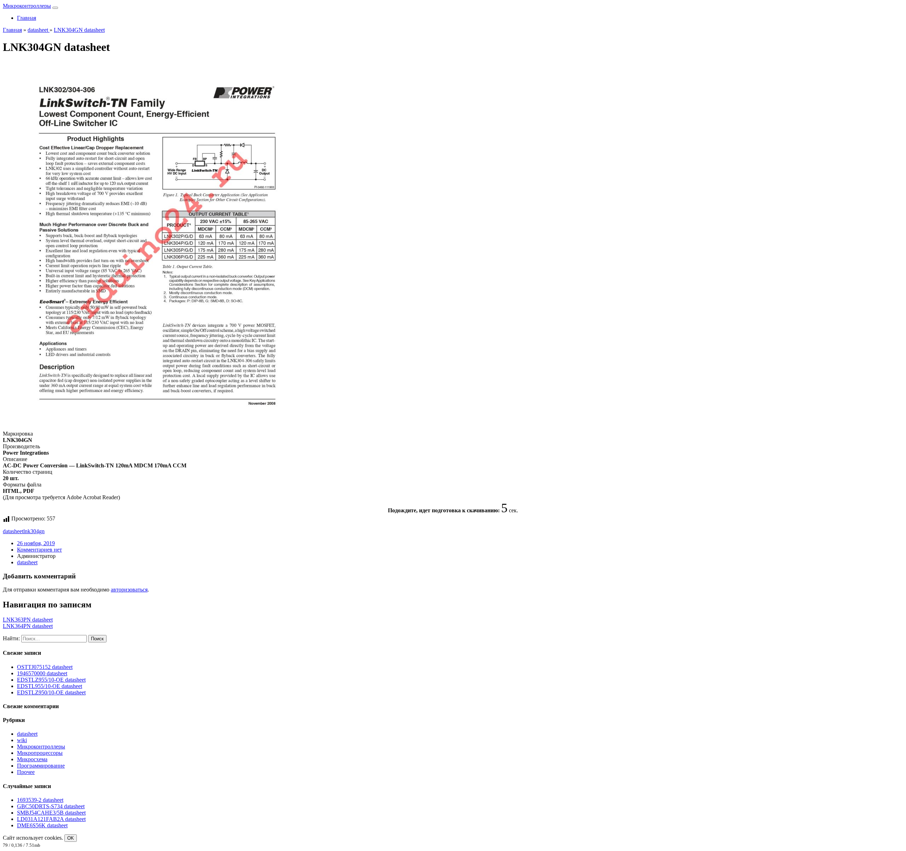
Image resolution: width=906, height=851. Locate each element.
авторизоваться (129, 590)
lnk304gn (34, 531)
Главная (26, 18)
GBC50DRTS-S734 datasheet (51, 806)
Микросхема (32, 759)
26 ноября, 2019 (36, 543)
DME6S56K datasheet (42, 825)
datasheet (13, 531)
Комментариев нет (39, 550)
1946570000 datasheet (42, 673)
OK (70, 838)
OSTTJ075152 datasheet (45, 667)
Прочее (26, 772)
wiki (22, 740)
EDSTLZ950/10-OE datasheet (51, 692)
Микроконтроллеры (27, 6)
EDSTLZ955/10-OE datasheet (51, 680)
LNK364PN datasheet (28, 626)
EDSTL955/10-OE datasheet (49, 686)
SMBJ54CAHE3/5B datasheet (51, 813)
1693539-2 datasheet (40, 800)
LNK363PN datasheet (28, 620)
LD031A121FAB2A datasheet (51, 819)
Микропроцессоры (40, 753)
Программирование (41, 766)
